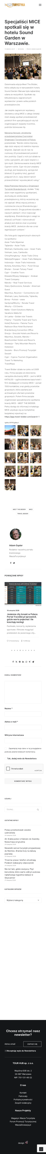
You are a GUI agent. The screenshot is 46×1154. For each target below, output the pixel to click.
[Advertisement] (23, 933)
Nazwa (9, 708)
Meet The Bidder (19, 509)
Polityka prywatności (23, 1099)
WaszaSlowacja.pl (23, 1125)
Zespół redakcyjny (23, 1103)
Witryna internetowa (14, 735)
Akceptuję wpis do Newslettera (21, 1051)
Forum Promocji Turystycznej (23, 1121)
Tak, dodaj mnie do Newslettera (22, 758)
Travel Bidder (22, 514)
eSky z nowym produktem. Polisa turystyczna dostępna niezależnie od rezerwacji (21, 617)
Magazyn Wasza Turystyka (23, 1118)
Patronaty (23, 1096)
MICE (31, 509)
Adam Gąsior (36, 49)
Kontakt (23, 1092)
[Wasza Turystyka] (15, 4)
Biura (22, 49)
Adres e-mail (11, 721)
